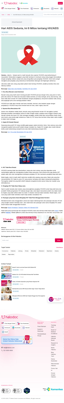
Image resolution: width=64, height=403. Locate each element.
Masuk (60, 3)
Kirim (58, 240)
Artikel (8, 14)
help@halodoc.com (7, 347)
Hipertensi (49, 251)
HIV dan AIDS (5, 32)
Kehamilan (33, 251)
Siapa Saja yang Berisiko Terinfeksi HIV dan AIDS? (22, 89)
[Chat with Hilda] (55, 299)
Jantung (20, 251)
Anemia (57, 251)
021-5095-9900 (7, 350)
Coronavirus (5, 251)
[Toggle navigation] (2, 3)
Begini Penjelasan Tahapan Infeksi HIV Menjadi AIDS (23, 207)
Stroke (26, 251)
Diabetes (13, 251)
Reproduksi (11, 254)
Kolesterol (41, 251)
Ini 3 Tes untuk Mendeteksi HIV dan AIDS (20, 132)
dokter (57, 210)
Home (3, 14)
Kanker (4, 254)
